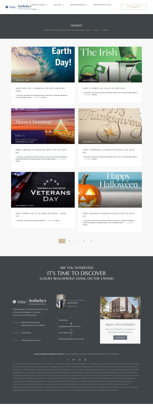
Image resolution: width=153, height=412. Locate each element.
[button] (134, 7)
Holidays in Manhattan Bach (34, 95)
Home (33, 9)
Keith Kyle (49, 95)
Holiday (20, 95)
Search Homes (38, 5)
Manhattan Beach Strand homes (28, 159)
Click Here (120, 337)
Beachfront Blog (102, 5)
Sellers (58, 5)
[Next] (91, 241)
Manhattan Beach (60, 95)
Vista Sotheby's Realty (24, 97)
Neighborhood (77, 5)
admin (44, 97)
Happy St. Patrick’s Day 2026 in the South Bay (104, 88)
